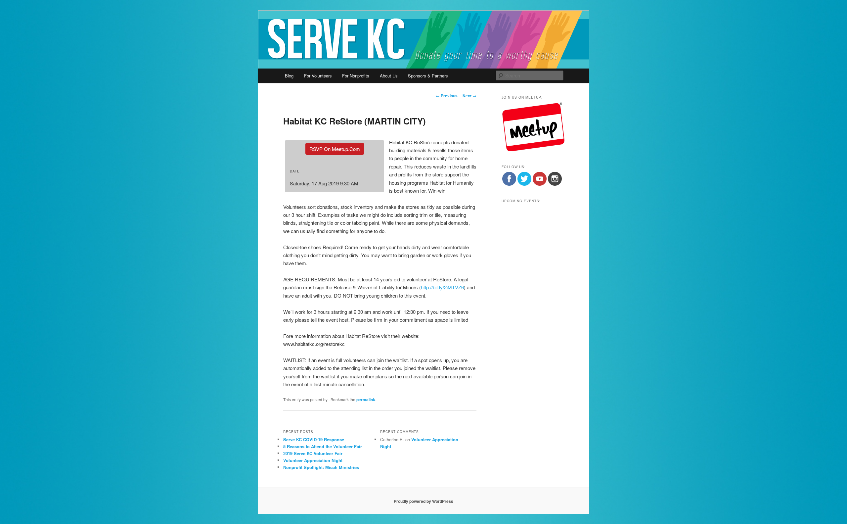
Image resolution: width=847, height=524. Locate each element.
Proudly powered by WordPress (423, 501)
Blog (289, 75)
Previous (447, 96)
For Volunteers (318, 75)
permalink (365, 400)
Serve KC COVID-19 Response (313, 439)
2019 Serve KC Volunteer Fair (312, 453)
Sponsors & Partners (428, 75)
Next (469, 96)
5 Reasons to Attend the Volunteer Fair (322, 446)
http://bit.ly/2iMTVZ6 (442, 287)
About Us (389, 75)
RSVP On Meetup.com (334, 148)
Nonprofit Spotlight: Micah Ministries (321, 467)
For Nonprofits (355, 75)
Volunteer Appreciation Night (312, 460)
